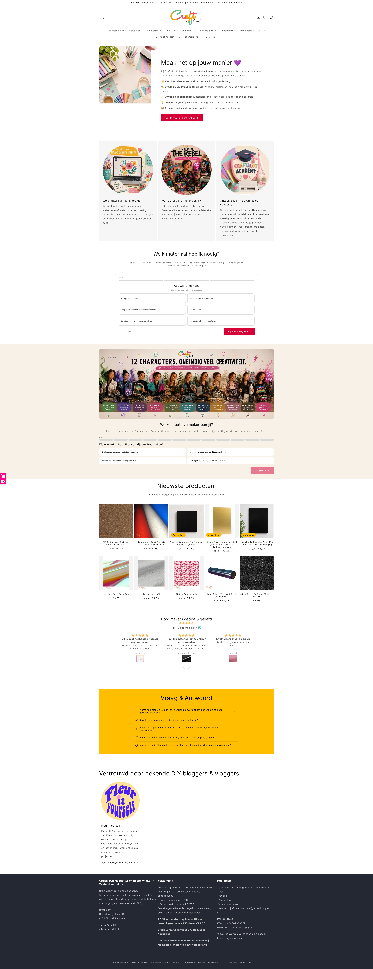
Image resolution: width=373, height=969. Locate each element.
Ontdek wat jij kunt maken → (181, 118)
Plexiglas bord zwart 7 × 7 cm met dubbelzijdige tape (186, 543)
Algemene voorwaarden (195, 962)
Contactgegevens (230, 962)
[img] (186, 623)
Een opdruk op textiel (130, 298)
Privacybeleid (176, 962)
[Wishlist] (265, 17)
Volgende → (263, 470)
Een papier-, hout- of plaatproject (203, 321)
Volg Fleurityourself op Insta (118, 862)
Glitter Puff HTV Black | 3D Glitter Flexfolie (257, 595)
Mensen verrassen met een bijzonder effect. (208, 452)
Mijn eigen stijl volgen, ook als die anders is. (207, 461)
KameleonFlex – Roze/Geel (116, 594)
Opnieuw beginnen (239, 331)
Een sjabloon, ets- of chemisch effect (137, 321)
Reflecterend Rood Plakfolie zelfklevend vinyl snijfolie (151, 543)
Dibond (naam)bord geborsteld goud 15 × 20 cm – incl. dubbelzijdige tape (221, 544)
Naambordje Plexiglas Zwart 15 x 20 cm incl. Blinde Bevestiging (257, 543)
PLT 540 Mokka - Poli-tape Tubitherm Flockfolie (116, 543)
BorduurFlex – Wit (151, 594)
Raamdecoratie (195, 310)
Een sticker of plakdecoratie (201, 298)
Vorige (127, 331)
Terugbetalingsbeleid (159, 962)
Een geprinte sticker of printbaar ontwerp (138, 310)
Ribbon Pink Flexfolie (186, 594)
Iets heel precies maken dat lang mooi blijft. (119, 461)
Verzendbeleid (214, 962)
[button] (102, 17)
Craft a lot (124, 962)
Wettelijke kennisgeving (250, 962)
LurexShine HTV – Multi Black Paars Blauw (221, 595)
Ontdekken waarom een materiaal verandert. (120, 452)
